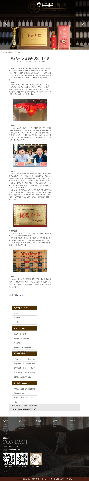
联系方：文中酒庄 (20, 334)
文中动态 (17, 52)
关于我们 (5, 421)
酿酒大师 (5, 431)
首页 (12, 52)
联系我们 (72, 421)
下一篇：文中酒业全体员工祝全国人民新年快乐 (23, 409)
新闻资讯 (55, 421)
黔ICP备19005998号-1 (47, 479)
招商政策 (39, 421)
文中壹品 (17, 313)
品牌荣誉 (5, 428)
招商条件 (38, 424)
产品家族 (22, 421)
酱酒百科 (55, 426)
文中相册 (5, 433)
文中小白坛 (17, 318)
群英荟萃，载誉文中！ (21, 393)
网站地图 (56, 479)
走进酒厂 (5, 426)
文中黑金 (17, 322)
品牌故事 (5, 424)
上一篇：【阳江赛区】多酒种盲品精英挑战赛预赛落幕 (25, 405)
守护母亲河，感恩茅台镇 (22, 377)
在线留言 (72, 426)
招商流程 (38, 426)
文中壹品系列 (23, 424)
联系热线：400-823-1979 (22, 338)
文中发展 (21, 295)
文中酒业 (69, 479)
